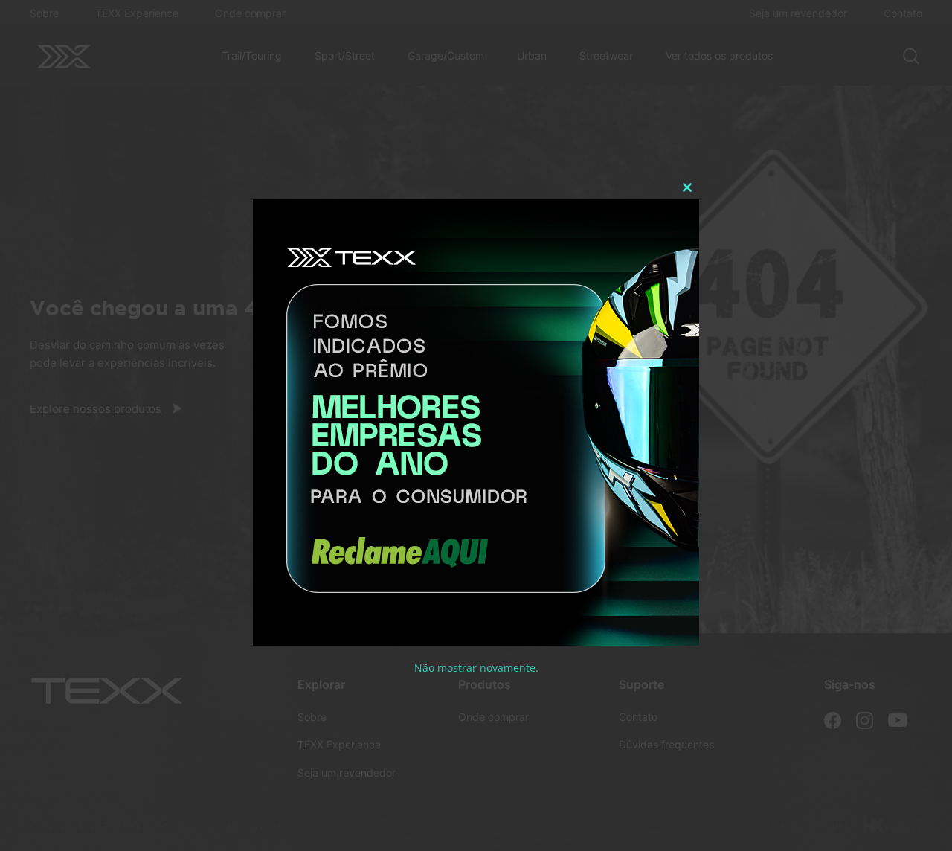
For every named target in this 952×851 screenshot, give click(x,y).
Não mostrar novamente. (476, 668)
